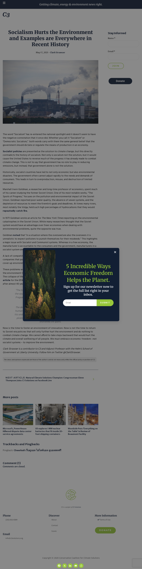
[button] (115, 252)
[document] (71, 284)
